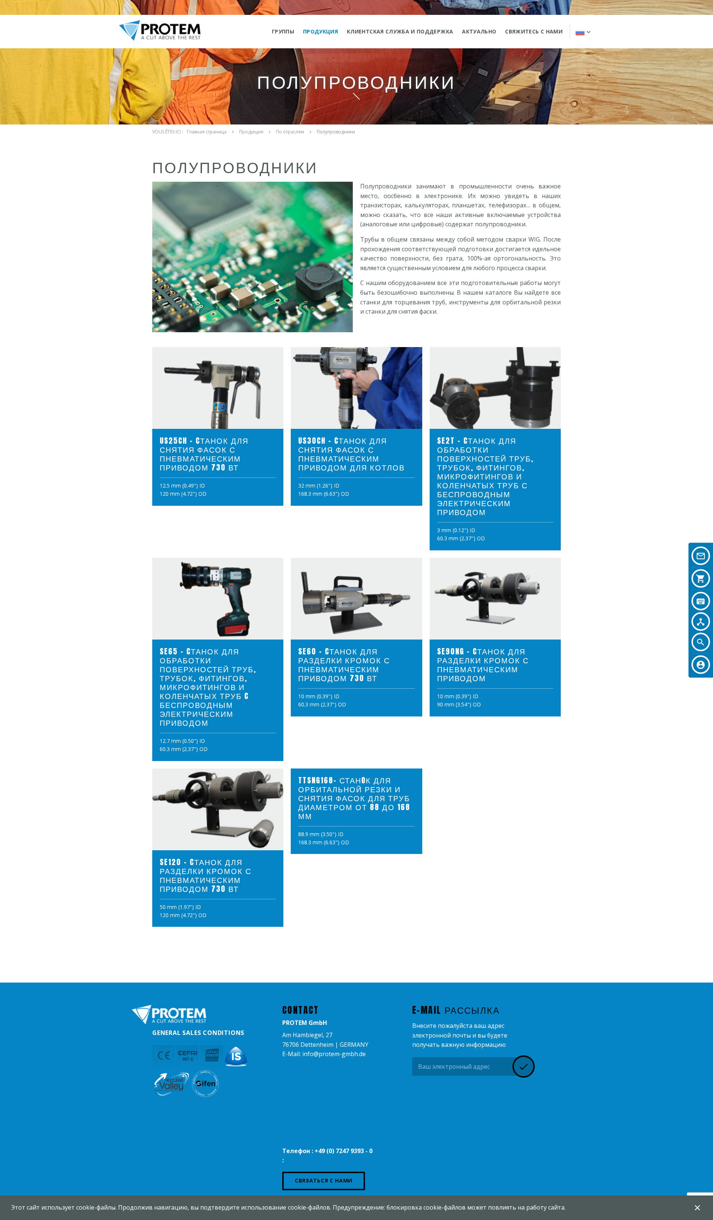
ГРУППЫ (283, 31)
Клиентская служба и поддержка (400, 31)
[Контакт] (700, 555)
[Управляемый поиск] (700, 621)
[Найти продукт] (700, 601)
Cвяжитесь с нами (534, 31)
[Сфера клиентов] (700, 664)
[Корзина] (700, 578)
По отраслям (290, 132)
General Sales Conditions (198, 1033)
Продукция (320, 31)
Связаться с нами (323, 1180)
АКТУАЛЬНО (479, 31)
